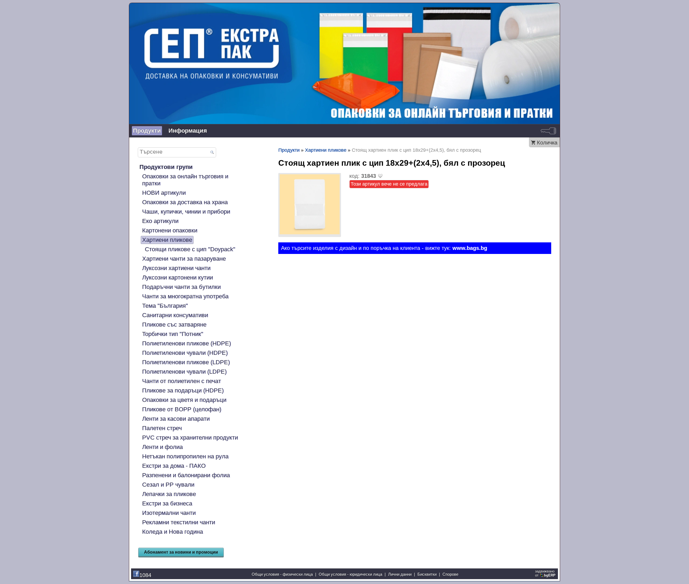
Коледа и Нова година (172, 531)
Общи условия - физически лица (282, 574)
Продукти (147, 130)
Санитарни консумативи (175, 315)
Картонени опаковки (169, 230)
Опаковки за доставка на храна (185, 202)
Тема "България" (165, 305)
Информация (187, 130)
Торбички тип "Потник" (172, 334)
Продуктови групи (166, 167)
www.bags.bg (469, 248)
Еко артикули (160, 221)
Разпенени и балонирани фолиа (186, 475)
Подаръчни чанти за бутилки (181, 287)
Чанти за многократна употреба (185, 296)
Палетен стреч (162, 428)
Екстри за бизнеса (167, 503)
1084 (145, 575)
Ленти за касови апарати (176, 418)
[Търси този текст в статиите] (212, 153)
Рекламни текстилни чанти (178, 522)
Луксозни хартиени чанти (176, 268)
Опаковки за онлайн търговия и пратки (185, 180)
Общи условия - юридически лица (350, 574)
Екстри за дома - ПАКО (174, 465)
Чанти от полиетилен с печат (181, 381)
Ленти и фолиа (162, 447)
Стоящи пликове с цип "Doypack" (190, 249)
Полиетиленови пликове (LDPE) (186, 362)
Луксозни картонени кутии (177, 277)
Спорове (450, 574)
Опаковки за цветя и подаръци (184, 400)
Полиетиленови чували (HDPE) (185, 352)
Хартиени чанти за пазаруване (184, 258)
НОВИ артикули (164, 192)
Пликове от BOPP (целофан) (181, 409)
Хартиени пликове (167, 239)
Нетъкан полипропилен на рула (185, 456)
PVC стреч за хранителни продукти (190, 437)
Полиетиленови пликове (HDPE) (186, 343)
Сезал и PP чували (168, 484)
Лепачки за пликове (169, 494)
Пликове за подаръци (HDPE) (183, 390)
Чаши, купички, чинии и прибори (186, 211)
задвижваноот (545, 573)
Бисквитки (427, 574)
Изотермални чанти (169, 512)
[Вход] (548, 130)
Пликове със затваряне (174, 324)
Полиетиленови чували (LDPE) (184, 371)
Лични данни (400, 574)
